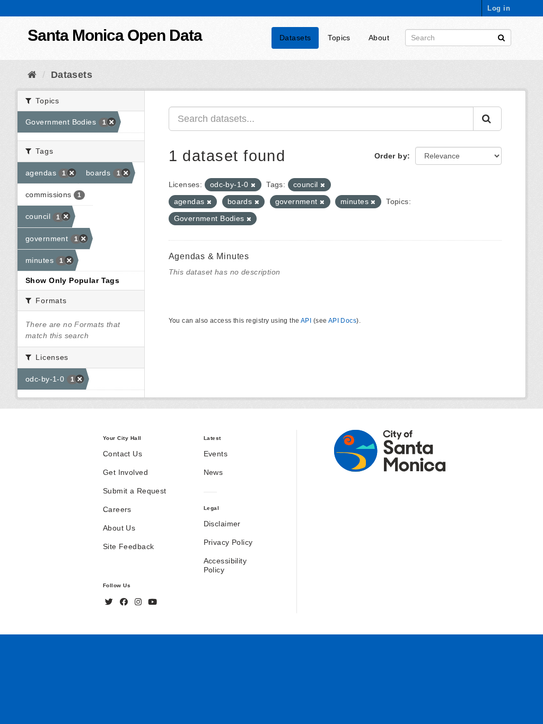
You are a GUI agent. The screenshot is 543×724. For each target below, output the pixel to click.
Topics (339, 37)
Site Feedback (128, 546)
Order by (390, 156)
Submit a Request (135, 491)
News (213, 472)
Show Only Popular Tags (72, 280)
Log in (498, 8)
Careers (117, 509)
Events (216, 453)
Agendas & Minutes (209, 256)
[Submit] (501, 36)
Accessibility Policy (225, 565)
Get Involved (125, 472)
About (379, 37)
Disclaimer (222, 523)
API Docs (342, 320)
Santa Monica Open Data (115, 35)
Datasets (295, 37)
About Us (119, 528)
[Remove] (253, 185)
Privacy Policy (228, 542)
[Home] (32, 74)
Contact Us (122, 453)
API (306, 320)
